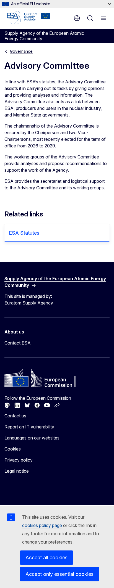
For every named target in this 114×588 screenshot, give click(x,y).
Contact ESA (17, 343)
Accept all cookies (46, 557)
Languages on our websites (31, 438)
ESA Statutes (24, 233)
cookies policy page (42, 525)
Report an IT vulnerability (29, 427)
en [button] (77, 18)
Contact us (15, 416)
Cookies (12, 449)
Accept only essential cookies (59, 574)
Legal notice (16, 471)
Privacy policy (18, 460)
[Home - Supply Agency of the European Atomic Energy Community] (28, 17)
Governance (21, 51)
